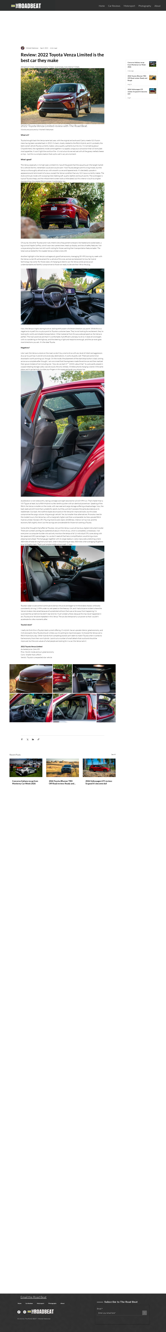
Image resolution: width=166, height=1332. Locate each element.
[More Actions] (103, 823)
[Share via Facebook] (22, 739)
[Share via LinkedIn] (33, 739)
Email (99, 1309)
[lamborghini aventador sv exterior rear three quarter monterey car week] (25, 768)
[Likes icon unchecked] (27, 855)
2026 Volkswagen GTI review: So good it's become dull (98, 782)
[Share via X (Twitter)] (27, 739)
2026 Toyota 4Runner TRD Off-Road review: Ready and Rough (61, 782)
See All (113, 754)
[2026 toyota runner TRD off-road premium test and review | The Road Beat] (62, 768)
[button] (114, 5)
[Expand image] (30, 678)
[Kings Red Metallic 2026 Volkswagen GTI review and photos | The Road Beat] (99, 768)
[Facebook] (18, 1312)
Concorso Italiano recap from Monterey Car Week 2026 (25, 782)
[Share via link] (38, 739)
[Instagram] (24, 1312)
